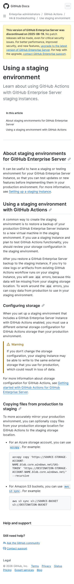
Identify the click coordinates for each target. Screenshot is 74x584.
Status (58, 566)
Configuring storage (21, 305)
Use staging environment (54, 18)
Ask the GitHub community (23, 542)
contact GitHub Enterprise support (44, 53)
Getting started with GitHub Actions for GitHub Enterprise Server (35, 387)
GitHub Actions (53, 14)
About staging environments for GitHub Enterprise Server (34, 156)
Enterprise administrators (24, 14)
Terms (35, 566)
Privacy (46, 566)
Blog (39, 570)
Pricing (7, 570)
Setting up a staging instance (30, 191)
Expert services (24, 570)
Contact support (17, 548)
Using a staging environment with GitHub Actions (34, 206)
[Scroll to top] (65, 575)
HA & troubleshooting (22, 18)
